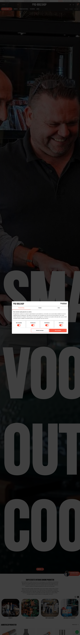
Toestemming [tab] (21, 307)
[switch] (33, 325)
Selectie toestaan (40, 330)
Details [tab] (40, 307)
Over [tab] (59, 307)
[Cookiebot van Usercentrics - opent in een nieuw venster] (61, 304)
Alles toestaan (58, 330)
